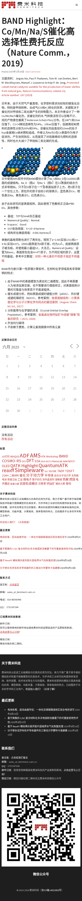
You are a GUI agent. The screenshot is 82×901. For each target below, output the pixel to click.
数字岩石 (37, 479)
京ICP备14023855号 (51, 890)
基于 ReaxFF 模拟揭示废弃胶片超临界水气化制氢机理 (28, 560)
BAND (63, 456)
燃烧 (72, 479)
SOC (46, 471)
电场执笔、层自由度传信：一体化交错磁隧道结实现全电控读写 (33, 536)
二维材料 (14, 475)
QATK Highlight (24, 465)
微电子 (27, 479)
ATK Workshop (49, 456)
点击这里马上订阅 (9, 631)
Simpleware (29, 470)
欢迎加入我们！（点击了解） (41, 689)
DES (24, 461)
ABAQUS (14, 456)
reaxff (8, 470)
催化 (22, 475)
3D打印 (6, 456)
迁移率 (42, 483)
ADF (24, 455)
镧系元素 (60, 483)
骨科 (68, 483)
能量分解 (14, 484)
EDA (37, 461)
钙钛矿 (51, 483)
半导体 (49, 475)
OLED (6, 466)
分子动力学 (35, 475)
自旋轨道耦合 (29, 483)
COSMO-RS (11, 460)
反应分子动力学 (62, 475)
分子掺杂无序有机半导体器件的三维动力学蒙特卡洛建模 (30, 567)
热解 (66, 479)
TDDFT (69, 471)
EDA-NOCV (46, 461)
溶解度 (58, 479)
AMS (35, 455)
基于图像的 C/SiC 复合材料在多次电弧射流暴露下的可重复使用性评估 (36, 548)
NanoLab (57, 461)
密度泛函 (12, 479)
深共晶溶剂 (48, 479)
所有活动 (7, 439)
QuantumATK (53, 465)
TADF (60, 471)
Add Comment (33, 71)
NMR (65, 461)
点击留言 (14, 584)
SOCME (53, 471)
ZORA (5, 475)
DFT (30, 460)
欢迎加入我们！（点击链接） (15, 522)
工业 (20, 479)
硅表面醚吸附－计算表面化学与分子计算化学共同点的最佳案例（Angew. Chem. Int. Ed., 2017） (44, 302)
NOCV (71, 461)
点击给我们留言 (19, 757)
